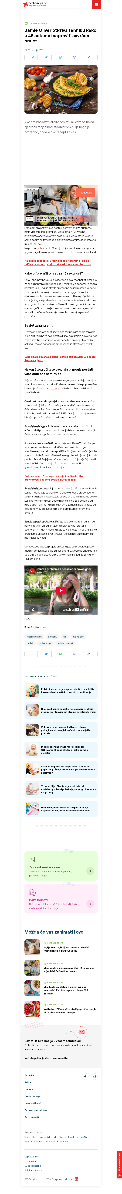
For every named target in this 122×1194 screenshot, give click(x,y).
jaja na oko (78, 636)
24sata (28, 1141)
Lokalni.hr (73, 1137)
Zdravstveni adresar (36, 1110)
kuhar (41, 248)
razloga (55, 388)
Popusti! (38, 1141)
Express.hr (62, 1141)
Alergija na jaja (34, 636)
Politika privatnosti (34, 1170)
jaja (64, 636)
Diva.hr (62, 1137)
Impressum (30, 1161)
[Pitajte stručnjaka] (119, 1164)
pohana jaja (45, 643)
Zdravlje (29, 1075)
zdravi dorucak (65, 643)
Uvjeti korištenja (32, 1165)
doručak (52, 636)
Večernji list (30, 1137)
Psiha (27, 1082)
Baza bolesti (31, 1117)
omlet (30, 643)
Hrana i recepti (32, 1096)
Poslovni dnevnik (47, 1137)
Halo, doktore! (32, 1103)
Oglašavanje (31, 1156)
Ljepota (28, 1089)
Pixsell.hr (50, 1141)
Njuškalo (85, 1137)
